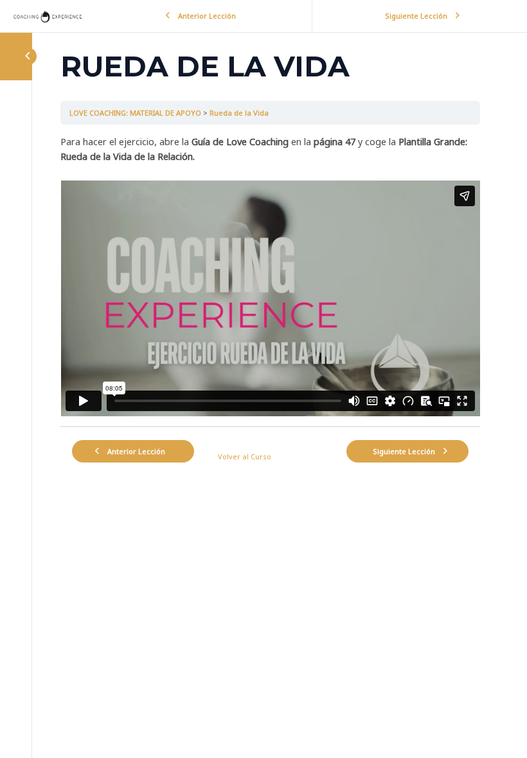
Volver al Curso (244, 456)
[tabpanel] (270, 275)
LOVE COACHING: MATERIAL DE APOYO (135, 113)
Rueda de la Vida (239, 113)
